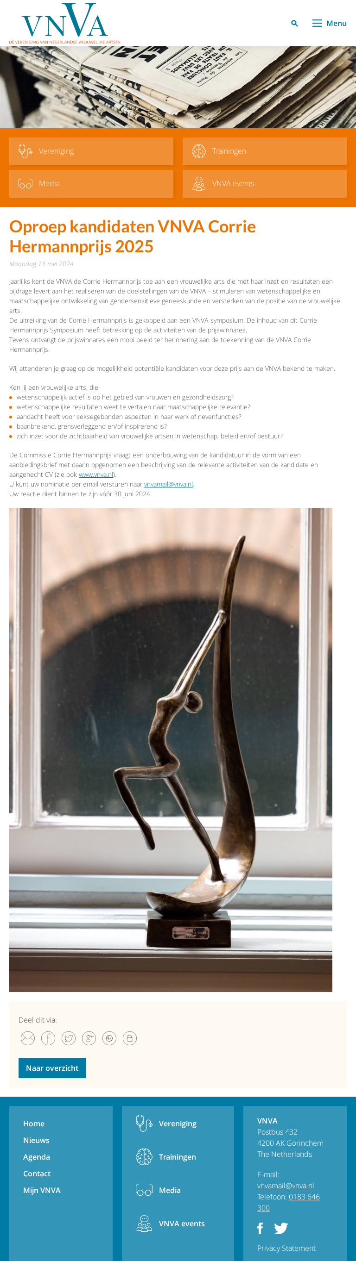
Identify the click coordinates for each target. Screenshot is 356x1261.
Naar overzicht (52, 1068)
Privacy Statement (286, 1248)
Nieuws (36, 1140)
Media (170, 1190)
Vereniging (178, 1123)
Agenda (36, 1157)
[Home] (65, 23)
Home (33, 1123)
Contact (37, 1173)
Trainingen (177, 1157)
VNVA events (182, 1223)
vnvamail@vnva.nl (168, 484)
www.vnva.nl (96, 474)
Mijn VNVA (42, 1190)
